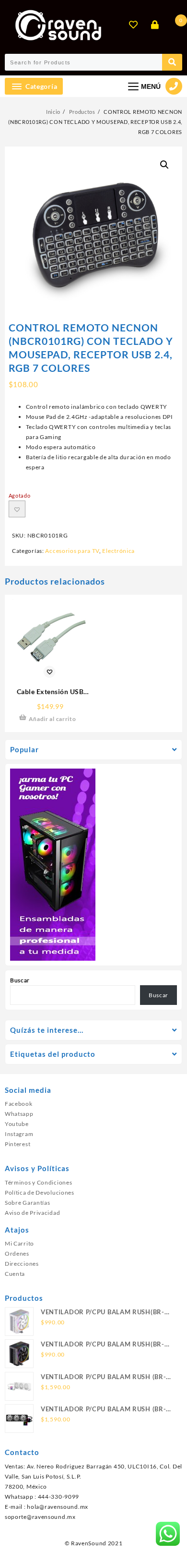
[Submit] (172, 62)
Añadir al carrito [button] (52, 718)
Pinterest (17, 1144)
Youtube (17, 1123)
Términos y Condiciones (38, 1182)
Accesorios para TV (72, 550)
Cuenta (15, 1273)
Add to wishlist (17, 509)
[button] (164, 164)
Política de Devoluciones (39, 1192)
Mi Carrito (19, 1243)
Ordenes (17, 1253)
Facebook (19, 1103)
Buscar (20, 980)
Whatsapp (19, 1113)
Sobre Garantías (27, 1202)
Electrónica (118, 550)
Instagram (19, 1133)
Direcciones (22, 1263)
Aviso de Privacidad (32, 1212)
